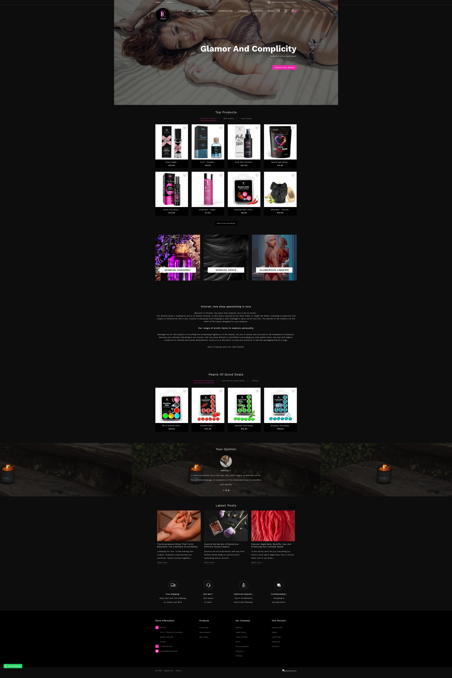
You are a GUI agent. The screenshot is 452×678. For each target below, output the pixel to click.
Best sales (203, 637)
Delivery (239, 627)
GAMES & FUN (225, 11)
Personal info (277, 627)
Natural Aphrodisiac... (280, 162)
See (178, 275)
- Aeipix (177, 671)
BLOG (271, 11)
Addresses (276, 642)
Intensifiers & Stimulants (203, 381)
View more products (226, 223)
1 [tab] (223, 490)
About (238, 642)
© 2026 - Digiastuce (164, 671)
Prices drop (204, 627)
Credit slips (276, 637)
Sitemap (239, 656)
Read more (162, 562)
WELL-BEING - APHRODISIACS (197, 11)
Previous (116, 49)
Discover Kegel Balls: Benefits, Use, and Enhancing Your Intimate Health (271, 545)
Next (335, 49)
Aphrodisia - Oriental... (280, 210)
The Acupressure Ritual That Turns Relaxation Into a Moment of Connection (177, 545)
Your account (279, 620)
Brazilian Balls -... (208, 426)
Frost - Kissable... (208, 162)
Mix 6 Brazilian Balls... (171, 426)
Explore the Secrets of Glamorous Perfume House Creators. (221, 545)
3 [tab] (228, 490)
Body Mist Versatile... (244, 162)
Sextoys (255, 381)
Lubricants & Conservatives (233, 381)
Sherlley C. (226, 470)
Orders (274, 632)
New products (205, 632)
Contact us (240, 651)
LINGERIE (243, 11)
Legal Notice (241, 632)
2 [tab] (226, 490)
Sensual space (226, 270)
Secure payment (242, 646)
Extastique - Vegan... (208, 210)
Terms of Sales (242, 637)
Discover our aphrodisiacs (281, 67)
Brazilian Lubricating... (244, 426)
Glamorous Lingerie (274, 270)
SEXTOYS (258, 11)
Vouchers (275, 646)
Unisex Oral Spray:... (171, 210)
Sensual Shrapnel (178, 270)
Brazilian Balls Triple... (244, 210)
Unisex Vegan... (171, 162)
